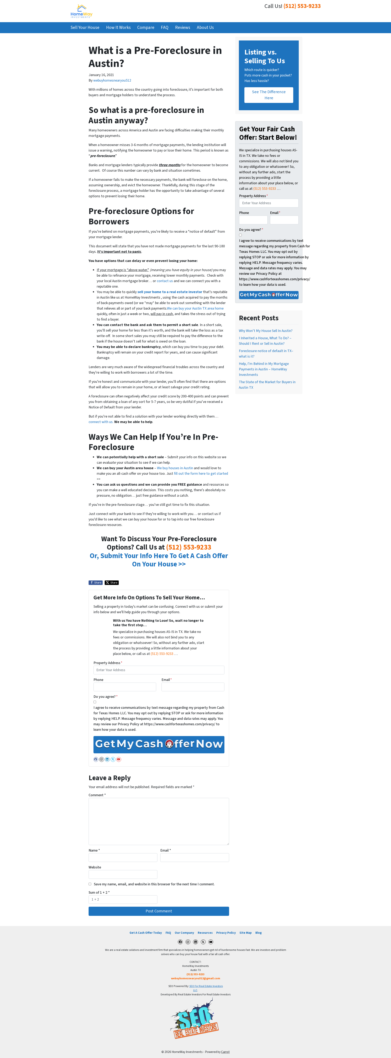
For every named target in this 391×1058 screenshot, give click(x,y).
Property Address (107, 662)
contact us (165, 281)
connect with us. (101, 421)
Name (94, 850)
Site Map (245, 932)
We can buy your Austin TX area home (195, 308)
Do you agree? (105, 696)
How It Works (118, 27)
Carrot (225, 1052)
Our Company (184, 932)
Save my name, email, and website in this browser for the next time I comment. (154, 884)
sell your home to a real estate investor (169, 291)
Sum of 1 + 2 (99, 892)
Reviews (182, 27)
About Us (205, 27)
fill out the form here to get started (201, 473)
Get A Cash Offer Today (146, 932)
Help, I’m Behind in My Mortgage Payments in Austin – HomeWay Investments (264, 369)
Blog (258, 932)
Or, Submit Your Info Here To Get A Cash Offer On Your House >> (159, 560)
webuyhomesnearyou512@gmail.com (195, 978)
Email (166, 679)
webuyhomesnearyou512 (112, 80)
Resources (205, 932)
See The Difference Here (269, 95)
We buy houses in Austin (175, 468)
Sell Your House (84, 27)
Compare (145, 27)
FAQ (164, 27)
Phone (98, 679)
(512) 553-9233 (302, 6)
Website (95, 867)
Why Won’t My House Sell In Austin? (265, 330)
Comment (97, 795)
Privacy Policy (226, 932)
